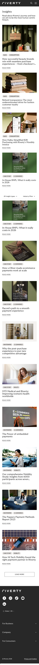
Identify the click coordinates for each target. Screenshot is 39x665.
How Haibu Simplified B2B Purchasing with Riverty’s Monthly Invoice (18, 142)
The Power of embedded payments (15, 435)
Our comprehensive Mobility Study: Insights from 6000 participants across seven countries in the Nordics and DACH (17, 477)
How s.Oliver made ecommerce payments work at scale (18, 269)
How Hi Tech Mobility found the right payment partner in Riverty (19, 558)
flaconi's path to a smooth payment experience (15, 309)
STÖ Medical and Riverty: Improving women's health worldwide (15, 393)
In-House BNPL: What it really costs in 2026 (19, 181)
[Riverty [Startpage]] (11, 3)
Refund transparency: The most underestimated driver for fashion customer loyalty (18, 102)
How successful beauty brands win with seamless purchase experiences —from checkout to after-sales (19, 61)
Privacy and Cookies (30, 659)
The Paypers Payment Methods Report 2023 (18, 518)
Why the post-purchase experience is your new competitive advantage (14, 351)
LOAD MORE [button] (19, 574)
